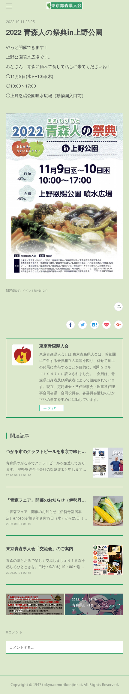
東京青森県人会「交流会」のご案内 (39, 548)
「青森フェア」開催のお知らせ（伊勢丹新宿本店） (54, 500)
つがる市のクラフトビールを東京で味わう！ (48, 451)
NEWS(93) (13, 290)
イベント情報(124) (34, 290)
